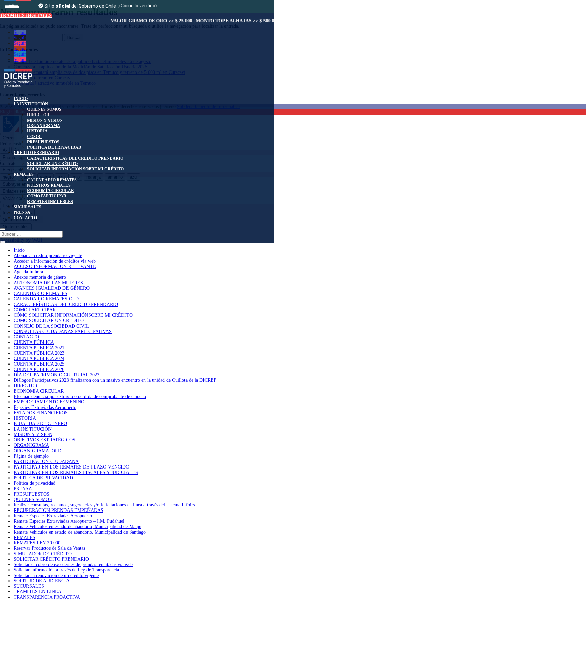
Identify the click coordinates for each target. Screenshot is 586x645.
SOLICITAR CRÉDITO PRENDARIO (51, 559)
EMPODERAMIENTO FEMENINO (49, 401)
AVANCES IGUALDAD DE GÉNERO (52, 288)
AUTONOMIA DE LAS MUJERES (48, 282)
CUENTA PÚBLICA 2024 (39, 358)
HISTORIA (37, 131)
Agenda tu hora (28, 271)
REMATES (24, 174)
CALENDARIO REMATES (52, 180)
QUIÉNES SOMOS (44, 109)
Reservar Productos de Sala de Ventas (49, 548)
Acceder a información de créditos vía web (55, 261)
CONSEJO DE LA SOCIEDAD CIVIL (51, 326)
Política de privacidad (34, 483)
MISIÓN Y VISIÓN (45, 120)
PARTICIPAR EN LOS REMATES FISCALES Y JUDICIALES (76, 472)
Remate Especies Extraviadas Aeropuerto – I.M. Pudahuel (69, 521)
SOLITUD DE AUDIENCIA (42, 580)
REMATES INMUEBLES (50, 201)
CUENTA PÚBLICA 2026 (39, 369)
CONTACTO (25, 217)
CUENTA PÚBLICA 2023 (39, 353)
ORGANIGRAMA (43, 125)
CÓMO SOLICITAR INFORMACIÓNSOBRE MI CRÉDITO (73, 315)
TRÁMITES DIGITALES (26, 15)
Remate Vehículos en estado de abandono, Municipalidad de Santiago (80, 532)
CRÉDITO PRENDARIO (36, 152)
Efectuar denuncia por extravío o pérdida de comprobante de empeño (80, 396)
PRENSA (22, 212)
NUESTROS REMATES (49, 185)
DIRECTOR (38, 114)
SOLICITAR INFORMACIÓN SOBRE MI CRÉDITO (75, 169)
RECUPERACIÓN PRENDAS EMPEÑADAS (58, 510)
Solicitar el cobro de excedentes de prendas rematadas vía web (73, 564)
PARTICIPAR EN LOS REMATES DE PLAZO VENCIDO (71, 467)
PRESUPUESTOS (43, 142)
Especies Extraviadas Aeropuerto (45, 407)
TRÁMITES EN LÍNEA (37, 591)
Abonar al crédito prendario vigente (48, 255)
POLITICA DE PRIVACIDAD (54, 147)
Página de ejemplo (31, 456)
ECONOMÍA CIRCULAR (50, 190)
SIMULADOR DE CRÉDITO (43, 553)
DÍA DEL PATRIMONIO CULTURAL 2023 (56, 374)
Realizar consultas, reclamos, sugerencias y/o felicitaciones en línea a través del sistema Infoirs (104, 504)
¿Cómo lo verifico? (138, 5)
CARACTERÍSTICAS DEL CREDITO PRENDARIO (75, 158)
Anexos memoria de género (40, 277)
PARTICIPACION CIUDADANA (46, 461)
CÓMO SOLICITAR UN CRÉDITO (49, 320)
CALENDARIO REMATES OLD (46, 298)
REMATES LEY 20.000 (37, 542)
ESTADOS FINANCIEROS (41, 412)
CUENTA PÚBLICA (34, 342)
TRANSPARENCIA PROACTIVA (47, 597)
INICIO (21, 98)
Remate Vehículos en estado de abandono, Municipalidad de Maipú (77, 526)
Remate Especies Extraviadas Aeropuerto (53, 515)
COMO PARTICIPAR (46, 196)
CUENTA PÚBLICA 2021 (39, 347)
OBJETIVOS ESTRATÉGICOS (44, 439)
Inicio (19, 250)
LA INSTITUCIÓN (31, 104)
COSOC (34, 136)
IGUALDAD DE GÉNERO (40, 423)
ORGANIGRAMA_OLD (37, 450)
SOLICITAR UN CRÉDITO (52, 163)
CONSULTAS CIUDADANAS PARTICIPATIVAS (63, 331)
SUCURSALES (27, 207)
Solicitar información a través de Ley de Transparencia (66, 570)
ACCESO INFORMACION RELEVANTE (55, 266)
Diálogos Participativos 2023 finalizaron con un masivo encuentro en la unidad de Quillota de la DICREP (115, 380)
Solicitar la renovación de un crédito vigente (56, 575)
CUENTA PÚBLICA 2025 (39, 364)
